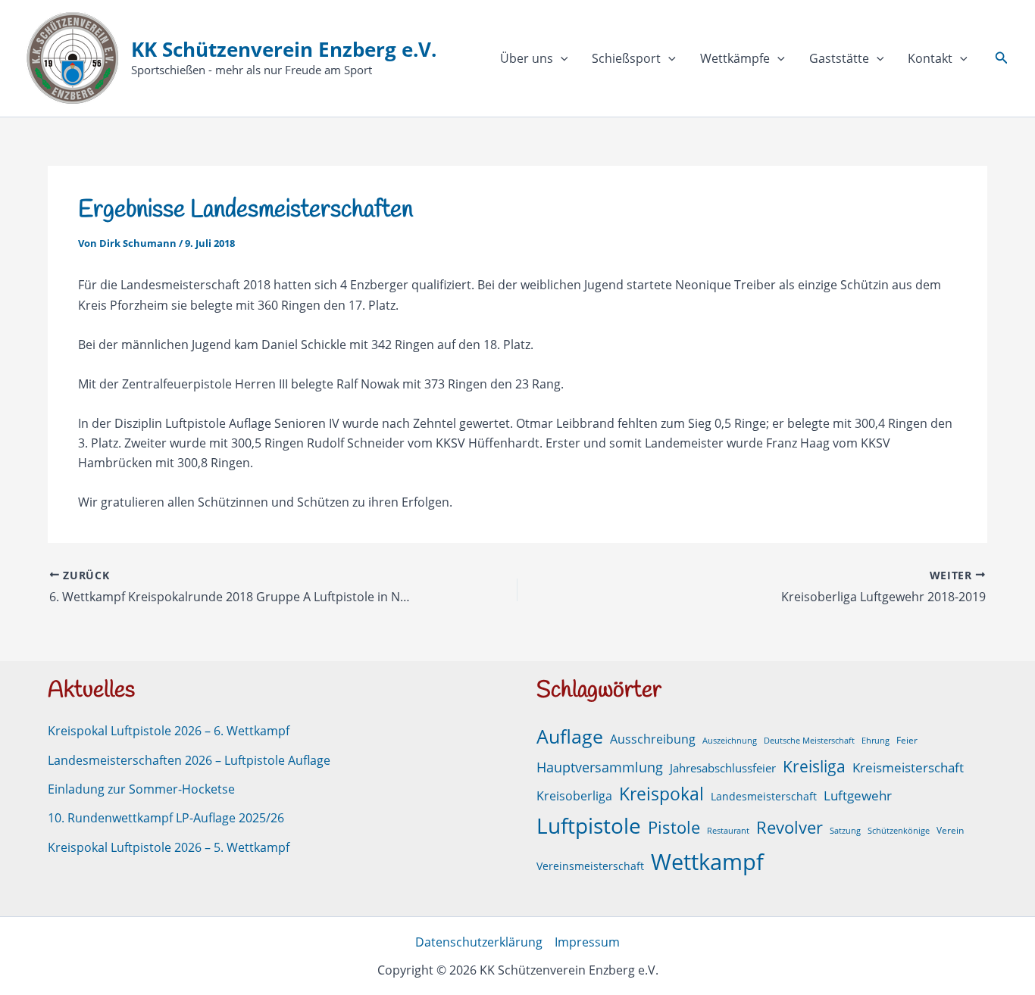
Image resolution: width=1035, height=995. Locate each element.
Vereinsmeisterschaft (590, 866)
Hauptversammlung (599, 767)
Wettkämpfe (735, 58)
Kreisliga (814, 766)
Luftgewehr (858, 795)
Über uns (526, 58)
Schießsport (626, 58)
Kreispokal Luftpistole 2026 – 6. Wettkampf (168, 730)
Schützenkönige (899, 830)
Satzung (845, 830)
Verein (950, 830)
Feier (907, 740)
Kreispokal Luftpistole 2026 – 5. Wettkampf (168, 847)
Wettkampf (707, 862)
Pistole (674, 827)
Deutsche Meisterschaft (809, 740)
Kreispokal (661, 793)
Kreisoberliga (574, 796)
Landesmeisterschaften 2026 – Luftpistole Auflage (189, 760)
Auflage (569, 736)
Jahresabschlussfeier (723, 767)
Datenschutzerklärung (479, 942)
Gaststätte (839, 58)
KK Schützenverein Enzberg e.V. (283, 49)
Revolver (789, 827)
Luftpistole (588, 825)
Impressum (587, 942)
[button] (560, 58)
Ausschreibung (653, 739)
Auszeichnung (729, 740)
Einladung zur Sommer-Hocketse (141, 789)
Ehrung (875, 740)
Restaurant (728, 830)
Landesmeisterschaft (764, 796)
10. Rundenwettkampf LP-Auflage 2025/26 (166, 817)
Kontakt (930, 58)
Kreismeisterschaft (908, 767)
